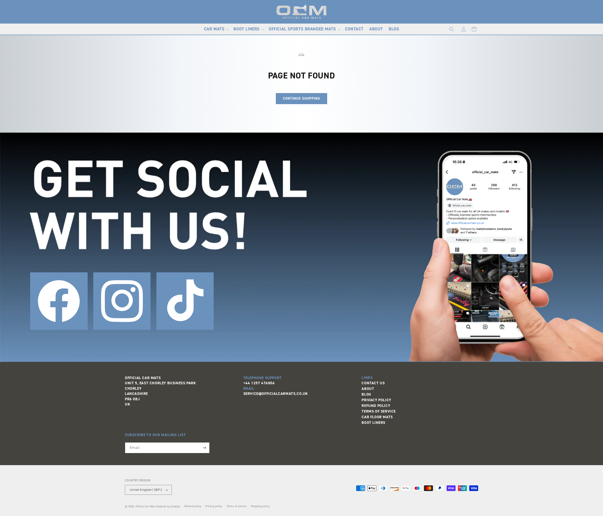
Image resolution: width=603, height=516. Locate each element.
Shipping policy (260, 506)
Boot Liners (373, 422)
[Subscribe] (204, 447)
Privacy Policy (376, 399)
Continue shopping (301, 98)
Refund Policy (376, 405)
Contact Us (373, 383)
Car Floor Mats (377, 416)
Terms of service (236, 506)
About (368, 388)
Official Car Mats (145, 506)
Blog (366, 394)
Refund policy (192, 506)
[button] (216, 29)
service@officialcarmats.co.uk (275, 393)
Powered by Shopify (168, 506)
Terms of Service (379, 411)
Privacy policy (213, 506)
